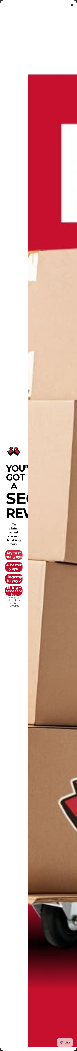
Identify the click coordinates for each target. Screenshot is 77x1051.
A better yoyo (14, 567)
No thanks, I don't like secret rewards (14, 601)
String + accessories (14, 591)
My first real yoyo (14, 555)
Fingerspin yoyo (14, 579)
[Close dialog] (72, 5)
